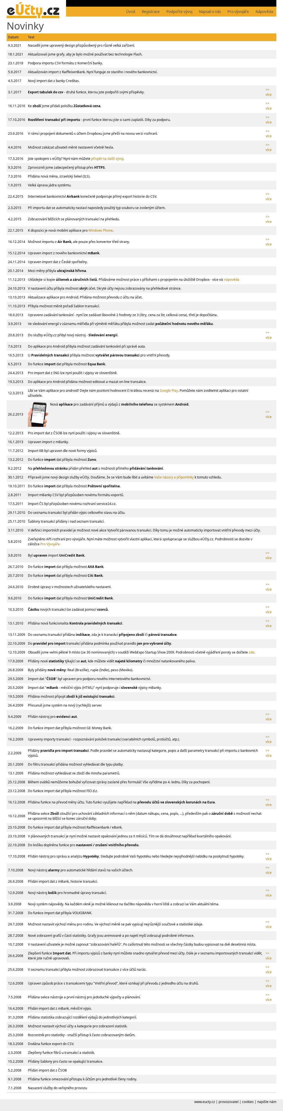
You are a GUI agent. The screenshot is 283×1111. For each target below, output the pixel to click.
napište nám (266, 1101)
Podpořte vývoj (179, 11)
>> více (269, 92)
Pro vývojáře (238, 11)
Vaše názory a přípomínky (174, 477)
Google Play (169, 390)
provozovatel (229, 1101)
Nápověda (264, 11)
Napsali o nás (210, 11)
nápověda (231, 279)
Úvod (130, 11)
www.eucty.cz (204, 1101)
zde (251, 652)
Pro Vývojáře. (50, 544)
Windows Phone (100, 230)
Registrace (151, 11)
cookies (248, 1101)
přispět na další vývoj (107, 158)
